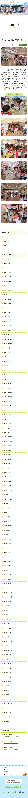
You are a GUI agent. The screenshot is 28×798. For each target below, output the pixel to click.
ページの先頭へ (24, 775)
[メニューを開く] (25, 2)
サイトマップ (7, 769)
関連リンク (6, 771)
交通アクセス (7, 767)
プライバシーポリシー (9, 774)
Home (10, 16)
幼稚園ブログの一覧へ (14, 94)
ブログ (14, 16)
